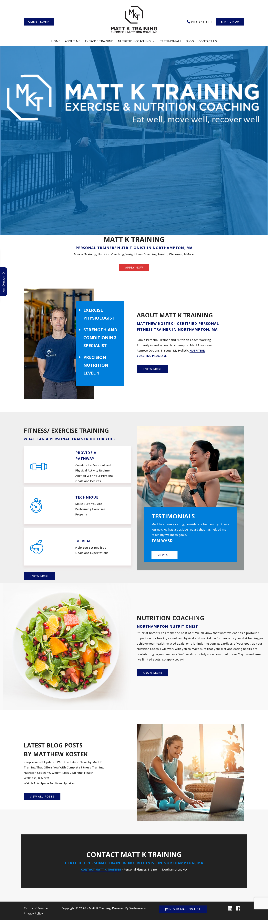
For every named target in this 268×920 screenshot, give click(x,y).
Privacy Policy (33, 913)
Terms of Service (36, 908)
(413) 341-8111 (202, 21)
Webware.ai (137, 908)
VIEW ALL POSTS (42, 796)
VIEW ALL (164, 555)
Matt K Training (100, 908)
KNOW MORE (152, 369)
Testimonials (170, 41)
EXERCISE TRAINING (99, 41)
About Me (72, 41)
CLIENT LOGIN (39, 21)
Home (55, 41)
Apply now (134, 267)
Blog (190, 41)
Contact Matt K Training (101, 869)
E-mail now (230, 21)
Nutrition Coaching (134, 41)
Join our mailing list (183, 909)
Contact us (208, 41)
